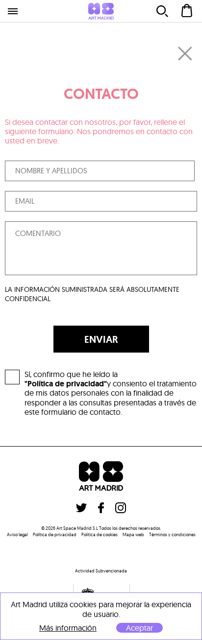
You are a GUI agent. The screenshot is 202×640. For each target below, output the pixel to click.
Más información (68, 628)
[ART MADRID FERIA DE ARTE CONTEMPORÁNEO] (101, 11)
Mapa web (133, 534)
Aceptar (139, 628)
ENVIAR (101, 339)
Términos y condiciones (172, 534)
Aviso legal (17, 534)
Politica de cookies (99, 534)
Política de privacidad (54, 534)
